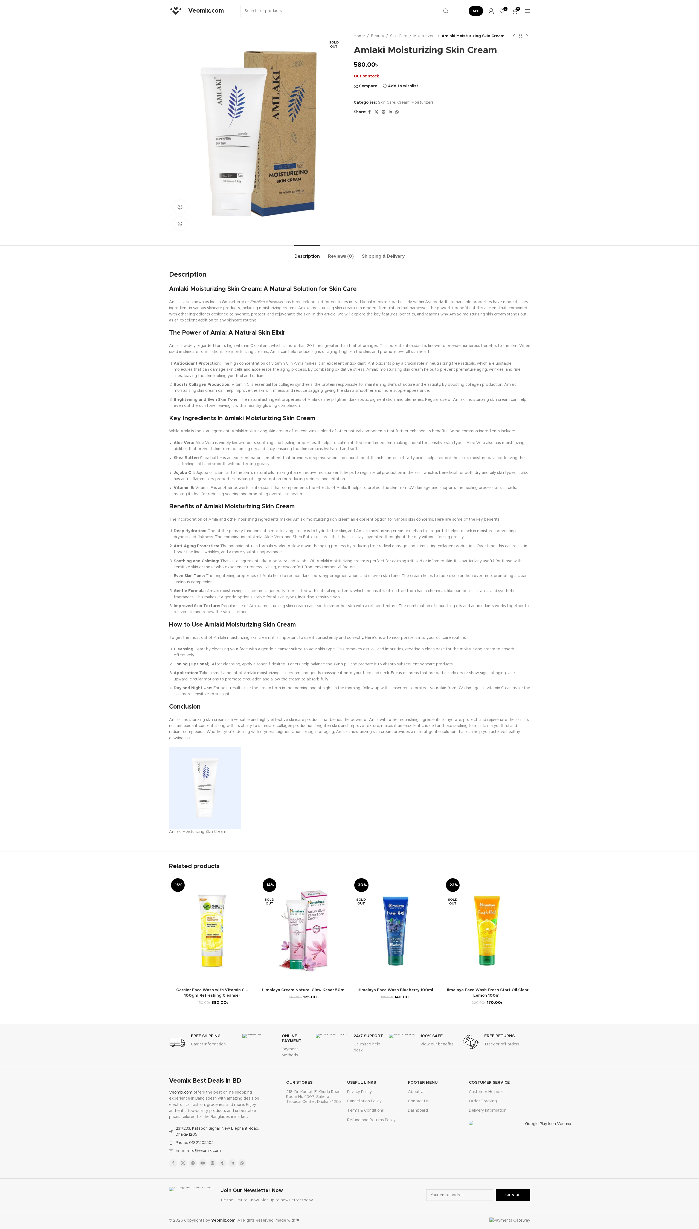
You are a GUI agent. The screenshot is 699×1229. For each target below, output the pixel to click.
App (475, 11)
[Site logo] (176, 11)
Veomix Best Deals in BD (205, 1081)
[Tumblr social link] (222, 1163)
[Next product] (527, 36)
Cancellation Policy (364, 1101)
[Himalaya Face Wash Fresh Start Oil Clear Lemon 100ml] (487, 930)
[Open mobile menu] (527, 10)
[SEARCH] (446, 11)
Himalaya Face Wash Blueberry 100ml (395, 990)
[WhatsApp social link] (397, 112)
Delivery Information (487, 1110)
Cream (403, 103)
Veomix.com (180, 1092)
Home (359, 36)
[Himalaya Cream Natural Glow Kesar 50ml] (304, 930)
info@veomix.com (204, 1151)
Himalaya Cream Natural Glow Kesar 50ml (304, 990)
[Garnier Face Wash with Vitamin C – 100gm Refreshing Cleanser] (212, 930)
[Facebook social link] (369, 112)
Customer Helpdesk (487, 1092)
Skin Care (398, 36)
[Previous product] (514, 36)
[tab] (307, 253)
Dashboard (418, 1110)
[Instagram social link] (193, 1163)
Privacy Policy (359, 1092)
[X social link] (376, 112)
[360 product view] (180, 207)
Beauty (377, 36)
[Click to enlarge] (180, 223)
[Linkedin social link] (390, 112)
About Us (416, 1092)
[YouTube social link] (203, 1163)
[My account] (491, 10)
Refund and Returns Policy (371, 1120)
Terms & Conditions (365, 1110)
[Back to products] (520, 36)
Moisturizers (424, 36)
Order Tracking (483, 1101)
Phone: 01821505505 (195, 1143)
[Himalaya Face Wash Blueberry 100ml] (395, 930)
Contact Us (418, 1101)
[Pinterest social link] (383, 112)
